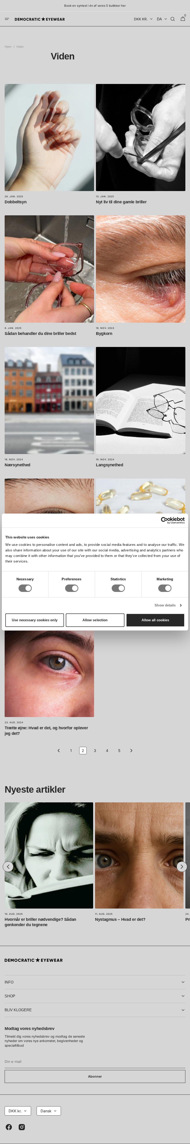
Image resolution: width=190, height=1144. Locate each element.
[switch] (71, 588)
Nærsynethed (17, 465)
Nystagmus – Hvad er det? (120, 919)
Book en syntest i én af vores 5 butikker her (95, 5)
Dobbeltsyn (15, 202)
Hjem (8, 46)
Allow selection (95, 620)
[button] (7, 19)
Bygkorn (104, 333)
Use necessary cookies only (34, 620)
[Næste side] (131, 750)
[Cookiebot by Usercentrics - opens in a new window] (164, 520)
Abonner (95, 1076)
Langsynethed (109, 465)
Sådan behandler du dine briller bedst (40, 333)
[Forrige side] (59, 750)
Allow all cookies (155, 620)
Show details (165, 605)
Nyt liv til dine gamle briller (121, 202)
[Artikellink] (49, 146)
